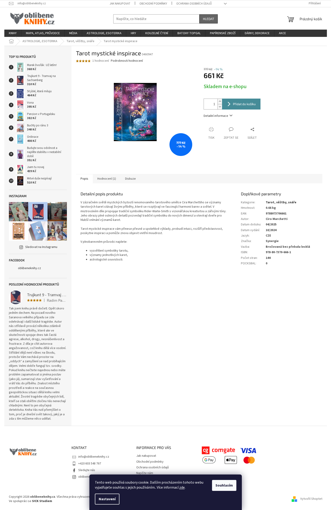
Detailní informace (216, 116)
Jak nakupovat (120, 4)
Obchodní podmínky (153, 4)
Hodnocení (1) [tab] (106, 178)
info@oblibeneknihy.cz (93, 456)
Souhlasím (224, 485)
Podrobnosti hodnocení (127, 61)
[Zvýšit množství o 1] (219, 101)
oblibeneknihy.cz (29, 268)
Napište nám (144, 473)
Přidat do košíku (244, 104)
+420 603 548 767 (89, 463)
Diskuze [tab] (130, 178)
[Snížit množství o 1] (219, 106)
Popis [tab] (84, 178)
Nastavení (107, 499)
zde (182, 487)
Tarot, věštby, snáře (281, 202)
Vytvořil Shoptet (311, 499)
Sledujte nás (86, 470)
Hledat (208, 19)
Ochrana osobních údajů (194, 4)
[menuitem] (12, 33)
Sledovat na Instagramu (41, 247)
